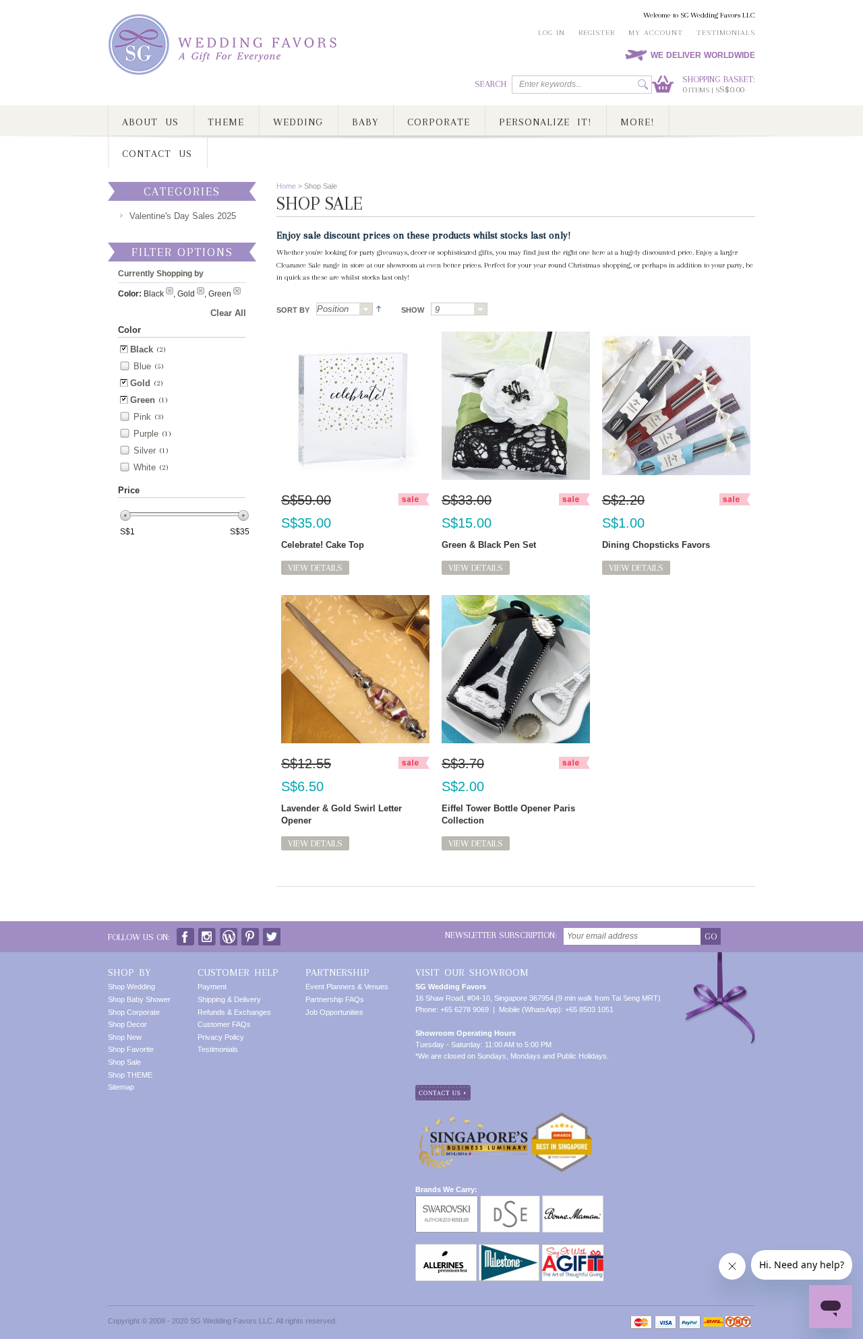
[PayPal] (690, 1322)
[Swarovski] (446, 1201)
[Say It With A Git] (572, 1249)
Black (141, 349)
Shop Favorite (131, 1049)
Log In (551, 32)
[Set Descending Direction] (377, 308)
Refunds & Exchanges (234, 1012)
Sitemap (121, 1087)
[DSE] (510, 1201)
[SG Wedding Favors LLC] (224, 44)
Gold (140, 383)
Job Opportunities (334, 1012)
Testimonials (725, 32)
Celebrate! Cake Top (322, 545)
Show (412, 310)
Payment (212, 987)
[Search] (642, 84)
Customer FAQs (224, 1024)
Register (596, 32)
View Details (315, 568)
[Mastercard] (641, 1322)
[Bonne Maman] (572, 1201)
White (144, 467)
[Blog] (228, 933)
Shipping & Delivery (229, 999)
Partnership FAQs (334, 999)
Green (142, 400)
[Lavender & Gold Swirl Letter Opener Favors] (355, 669)
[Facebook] (185, 933)
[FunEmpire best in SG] (561, 1117)
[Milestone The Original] (509, 1249)
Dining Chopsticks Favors (656, 545)
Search (490, 84)
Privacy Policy (221, 1037)
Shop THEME (130, 1075)
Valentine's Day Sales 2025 (182, 216)
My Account (655, 32)
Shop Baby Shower (139, 999)
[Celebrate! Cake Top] (355, 406)
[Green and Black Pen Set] (516, 406)
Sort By (292, 310)
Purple (145, 434)
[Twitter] (271, 933)
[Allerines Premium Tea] (446, 1249)
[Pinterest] (250, 933)
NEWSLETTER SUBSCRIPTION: (501, 935)
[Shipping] (713, 1322)
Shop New (125, 1037)
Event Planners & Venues (346, 987)
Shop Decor (127, 1024)
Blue (142, 366)
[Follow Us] (207, 933)
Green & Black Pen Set (489, 545)
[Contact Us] (443, 1090)
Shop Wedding (131, 987)
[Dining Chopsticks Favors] (676, 406)
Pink (142, 417)
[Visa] (665, 1322)
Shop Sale (124, 1062)
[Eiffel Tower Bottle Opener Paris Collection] (516, 669)
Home (286, 186)
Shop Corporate (134, 1012)
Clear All (228, 313)
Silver (144, 450)
